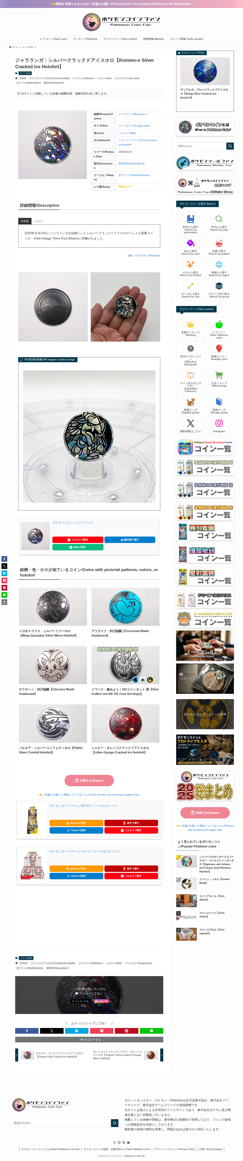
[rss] (123, 1142)
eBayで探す (79, 547)
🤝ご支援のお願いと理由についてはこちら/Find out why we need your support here (89, 794)
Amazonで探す (78, 822)
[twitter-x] (114, 1142)
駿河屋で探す (131, 539)
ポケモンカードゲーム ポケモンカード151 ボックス (85, 851)
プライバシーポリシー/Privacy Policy (174, 1149)
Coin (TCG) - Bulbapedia (147, 255)
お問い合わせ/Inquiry (210, 1149)
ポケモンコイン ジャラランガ (72, 522)
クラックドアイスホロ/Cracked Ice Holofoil (49, 78)
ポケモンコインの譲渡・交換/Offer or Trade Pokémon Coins (117, 1149)
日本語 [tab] (25, 221)
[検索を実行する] (230, 146)
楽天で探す (132, 822)
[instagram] (119, 1142)
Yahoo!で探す (78, 830)
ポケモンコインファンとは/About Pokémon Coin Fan (50, 1149)
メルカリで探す (79, 539)
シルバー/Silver (105, 78)
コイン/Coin (25, 73)
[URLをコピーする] (4, 602)
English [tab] (38, 221)
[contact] (128, 1142)
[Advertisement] (89, 917)
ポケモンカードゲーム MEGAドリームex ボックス (84, 805)
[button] (27, 1031)
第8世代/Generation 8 (54, 83)
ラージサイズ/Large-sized (127, 78)
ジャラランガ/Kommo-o (84, 78)
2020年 (23, 78)
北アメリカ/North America (29, 83)
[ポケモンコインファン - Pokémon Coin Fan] (121, 22)
